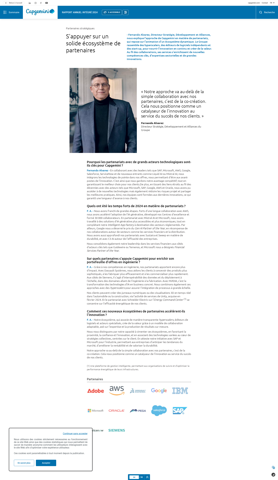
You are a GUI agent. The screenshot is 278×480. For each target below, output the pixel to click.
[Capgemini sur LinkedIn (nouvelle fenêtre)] (29, 3)
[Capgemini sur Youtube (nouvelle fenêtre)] (46, 3)
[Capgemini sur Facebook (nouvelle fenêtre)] (41, 3)
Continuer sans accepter (75, 433)
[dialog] (50, 449)
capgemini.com (254, 3)
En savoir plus (24, 463)
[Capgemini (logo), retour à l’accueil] (40, 12)
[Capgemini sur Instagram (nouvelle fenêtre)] (35, 3)
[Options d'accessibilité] (125, 12)
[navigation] (147, 477)
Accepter (46, 463)
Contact (265, 3)
